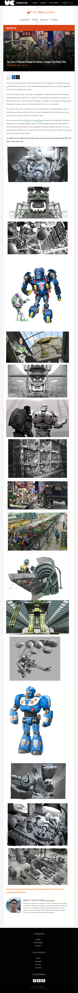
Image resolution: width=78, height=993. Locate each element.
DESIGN (35, 3)
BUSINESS (43, 3)
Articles (35, 20)
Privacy (38, 964)
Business (38, 945)
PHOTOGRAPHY (54, 3)
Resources (44, 20)
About (38, 958)
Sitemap (38, 967)
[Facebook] (14, 77)
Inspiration (24, 20)
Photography (38, 942)
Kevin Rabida (12, 65)
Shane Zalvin (39, 120)
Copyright (38, 961)
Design (38, 939)
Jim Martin (27, 120)
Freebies (54, 20)
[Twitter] (18, 77)
